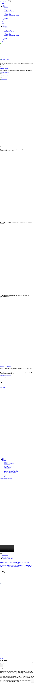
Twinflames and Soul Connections (9, 463)
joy (24, 565)
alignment (5, 562)
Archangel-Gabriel (12, 562)
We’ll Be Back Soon (5, 555)
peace (31, 565)
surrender (14, 566)
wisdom (29, 566)
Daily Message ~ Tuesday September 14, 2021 (6, 293)
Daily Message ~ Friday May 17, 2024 (5, 68)
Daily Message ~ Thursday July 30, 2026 (8, 558)
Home (3, 458)
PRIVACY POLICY (3, 658)
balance (25, 562)
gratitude (12, 565)
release (3, 566)
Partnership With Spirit (7, 464)
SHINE (5, 655)
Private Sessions (6, 462)
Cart (4, 476)
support (12, 566)
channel (27, 562)
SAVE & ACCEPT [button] (3, 682)
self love (5, 566)
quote (1, 566)
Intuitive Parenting (6, 473)
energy (27, 563)
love (25, 565)
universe (27, 566)
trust (17, 566)
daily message (20, 563)
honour (17, 565)
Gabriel (9, 565)
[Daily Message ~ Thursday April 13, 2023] (4, 72)
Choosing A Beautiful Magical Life (9, 466)
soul (10, 566)
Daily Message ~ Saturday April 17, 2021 (5, 375)
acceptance (2, 562)
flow (6, 565)
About (3, 459)
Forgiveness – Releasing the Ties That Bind (10, 472)
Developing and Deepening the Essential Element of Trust (12, 471)
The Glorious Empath (7, 468)
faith (4, 565)
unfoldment (24, 566)
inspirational (20, 565)
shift (9, 566)
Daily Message (4, 460)
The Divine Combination (7, 465)
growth (14, 565)
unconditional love (21, 566)
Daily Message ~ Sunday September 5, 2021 (5, 366)
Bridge (11, 655)
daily (16, 563)
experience (2, 565)
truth (18, 566)
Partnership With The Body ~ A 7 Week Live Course (9, 556)
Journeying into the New (7, 467)
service (7, 566)
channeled (2, 563)
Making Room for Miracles (8, 469)
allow (6, 562)
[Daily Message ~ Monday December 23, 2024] (4, 59)
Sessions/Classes (4, 461)
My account (5, 475)
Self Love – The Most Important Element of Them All (11, 470)
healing (16, 565)
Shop (3, 474)
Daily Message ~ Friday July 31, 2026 (7, 557)
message (28, 565)
